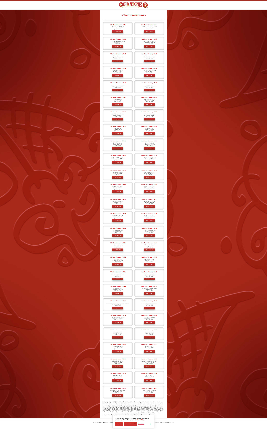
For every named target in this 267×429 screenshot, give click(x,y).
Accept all (118, 424)
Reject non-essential (130, 424)
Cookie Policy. (140, 420)
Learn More (118, 31)
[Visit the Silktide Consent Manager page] (150, 424)
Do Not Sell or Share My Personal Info (166, 422)
